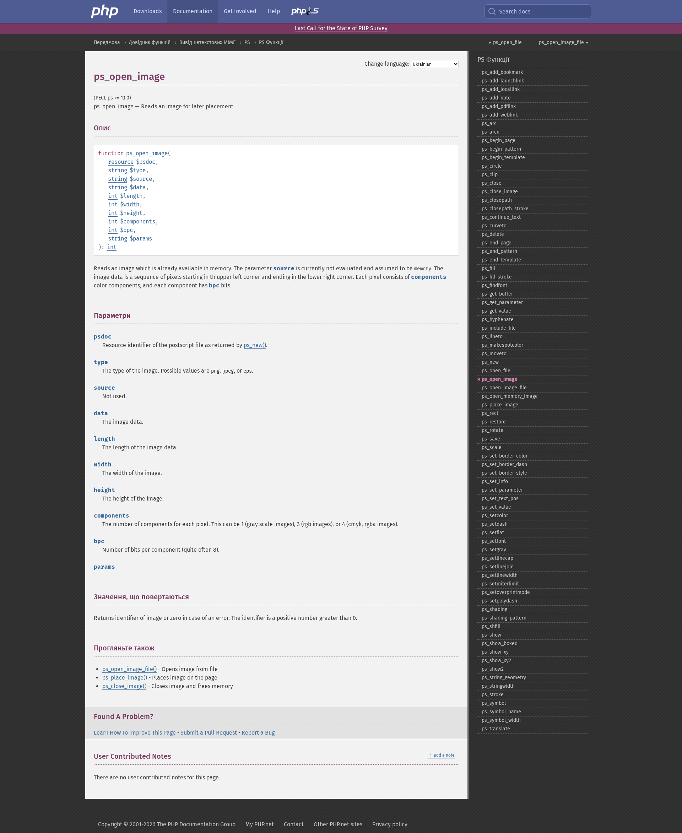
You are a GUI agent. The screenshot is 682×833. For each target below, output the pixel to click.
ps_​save (491, 439)
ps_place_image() (124, 677)
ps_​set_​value (496, 507)
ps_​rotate (492, 430)
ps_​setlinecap (497, 558)
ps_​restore (494, 422)
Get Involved (240, 11)
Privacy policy (389, 824)
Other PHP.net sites (338, 824)
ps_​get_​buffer (497, 294)
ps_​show (491, 635)
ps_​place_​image (500, 405)
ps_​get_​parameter (502, 302)
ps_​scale (492, 447)
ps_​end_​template (501, 260)
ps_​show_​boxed (500, 643)
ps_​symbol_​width (501, 720)
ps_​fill (488, 268)
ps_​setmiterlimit (500, 584)
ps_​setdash (495, 524)
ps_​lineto (492, 337)
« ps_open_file (505, 42)
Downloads (148, 11)
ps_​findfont (494, 285)
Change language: (387, 63)
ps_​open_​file (496, 371)
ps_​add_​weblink (500, 115)
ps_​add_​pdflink (499, 106)
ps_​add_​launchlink (503, 81)
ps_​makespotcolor (502, 345)
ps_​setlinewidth (500, 575)
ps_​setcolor (495, 516)
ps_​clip (490, 175)
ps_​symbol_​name (501, 712)
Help (274, 11)
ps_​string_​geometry (504, 678)
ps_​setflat (493, 533)
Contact (294, 824)
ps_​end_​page (497, 243)
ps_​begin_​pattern (501, 149)
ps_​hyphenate (498, 320)
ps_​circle (492, 166)
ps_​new (490, 362)
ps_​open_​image (500, 379)
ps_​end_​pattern (499, 251)
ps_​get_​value (496, 311)
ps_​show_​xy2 (496, 661)
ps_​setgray (494, 550)
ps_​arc (489, 123)
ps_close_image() (124, 686)
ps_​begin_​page (498, 140)
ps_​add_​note (496, 98)
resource (121, 161)
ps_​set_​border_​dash (504, 464)
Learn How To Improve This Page (135, 732)
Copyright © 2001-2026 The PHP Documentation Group (167, 824)
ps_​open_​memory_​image (510, 396)
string (117, 170)
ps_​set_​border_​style (504, 473)
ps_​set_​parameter (502, 490)
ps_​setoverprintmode (506, 592)
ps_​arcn (490, 132)
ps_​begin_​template (503, 158)
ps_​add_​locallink (501, 89)
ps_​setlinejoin (498, 567)
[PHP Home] (105, 11)
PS (247, 42)
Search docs (514, 11)
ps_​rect (490, 413)
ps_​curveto (494, 226)
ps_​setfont (494, 541)
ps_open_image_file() (129, 669)
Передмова (107, 42)
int (113, 196)
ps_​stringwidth (498, 686)
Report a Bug (258, 732)
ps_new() (255, 345)
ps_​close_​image (500, 192)
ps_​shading (494, 609)
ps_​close (492, 183)
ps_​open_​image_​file (504, 388)
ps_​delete (493, 234)
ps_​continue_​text (501, 217)
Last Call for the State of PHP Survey (341, 28)
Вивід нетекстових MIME (207, 42)
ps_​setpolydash (499, 601)
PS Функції (271, 42)
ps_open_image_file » (563, 42)
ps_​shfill (491, 626)
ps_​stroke (493, 695)
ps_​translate (496, 729)
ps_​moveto (494, 354)
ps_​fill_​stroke (497, 277)
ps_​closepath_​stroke (505, 209)
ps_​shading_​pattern (504, 618)
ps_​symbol (494, 703)
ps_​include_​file (499, 328)
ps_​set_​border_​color (504, 456)
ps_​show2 (493, 669)
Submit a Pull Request (208, 732)
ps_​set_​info (495, 481)
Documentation (192, 11)
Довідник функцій (149, 42)
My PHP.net (259, 824)
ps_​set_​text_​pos (500, 499)
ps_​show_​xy (495, 652)
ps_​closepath (497, 200)
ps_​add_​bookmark (502, 72)
